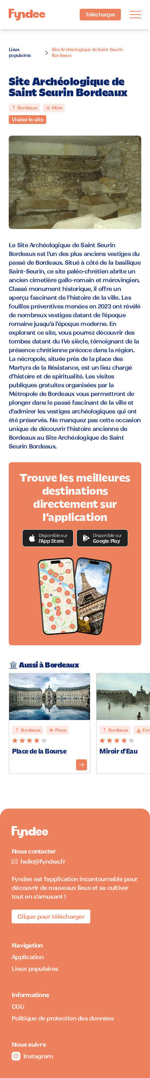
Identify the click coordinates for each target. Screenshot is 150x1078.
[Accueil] (27, 15)
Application (28, 957)
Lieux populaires (20, 52)
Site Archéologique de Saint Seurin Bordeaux (87, 52)
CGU (18, 1006)
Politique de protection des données (63, 1018)
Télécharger (100, 14)
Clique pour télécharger (50, 916)
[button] (48, 538)
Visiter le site (27, 119)
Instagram (38, 1056)
